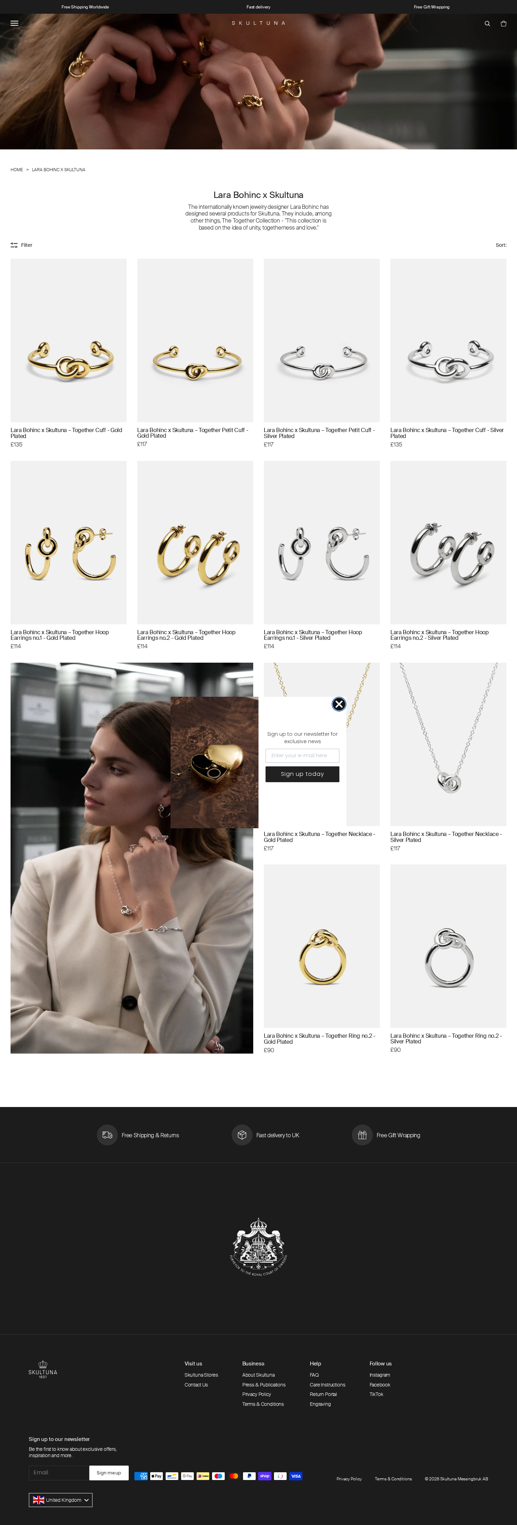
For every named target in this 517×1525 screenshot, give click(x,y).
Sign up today (302, 774)
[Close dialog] (339, 704)
